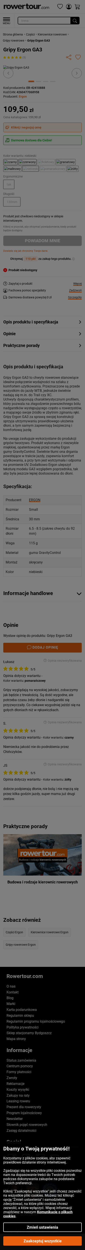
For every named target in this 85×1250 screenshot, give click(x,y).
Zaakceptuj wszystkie (43, 1241)
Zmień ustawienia (42, 1227)
